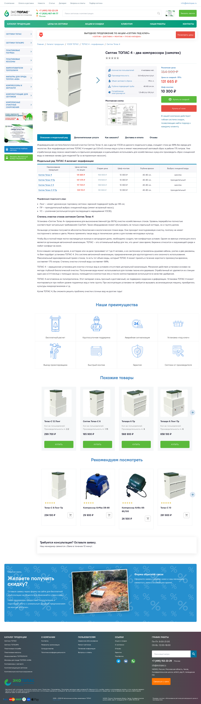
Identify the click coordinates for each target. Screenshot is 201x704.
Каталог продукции (18, 23)
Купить (58, 444)
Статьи (52, 3)
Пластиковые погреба (13, 51)
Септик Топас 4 (45, 175)
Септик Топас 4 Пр (46, 180)
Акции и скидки (94, 23)
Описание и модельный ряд (54, 137)
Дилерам (62, 3)
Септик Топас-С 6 (92, 421)
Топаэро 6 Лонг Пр (169, 421)
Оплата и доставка (26, 3)
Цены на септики (58, 23)
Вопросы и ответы (77, 3)
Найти (158, 13)
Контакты (188, 23)
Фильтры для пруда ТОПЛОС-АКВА (16, 77)
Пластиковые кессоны (13, 60)
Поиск (194, 654)
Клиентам (126, 23)
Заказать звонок (188, 13)
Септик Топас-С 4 (46, 185)
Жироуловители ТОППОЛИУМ (14, 69)
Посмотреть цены (185, 35)
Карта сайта (57, 700)
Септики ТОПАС (13, 34)
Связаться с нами (161, 681)
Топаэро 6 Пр (128, 421)
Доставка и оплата (134, 137)
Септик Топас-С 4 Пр (47, 190)
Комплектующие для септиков (17, 95)
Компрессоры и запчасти (14, 86)
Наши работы (157, 23)
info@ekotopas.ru (189, 3)
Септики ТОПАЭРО (15, 43)
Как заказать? (112, 137)
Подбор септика (95, 3)
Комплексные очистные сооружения (13, 104)
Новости (41, 3)
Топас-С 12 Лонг (52, 421)
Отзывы (153, 137)
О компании (9, 3)
